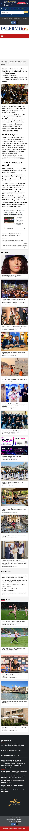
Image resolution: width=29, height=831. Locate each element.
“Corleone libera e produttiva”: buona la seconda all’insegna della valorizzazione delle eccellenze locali (14, 509)
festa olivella (7, 233)
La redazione (5, 18)
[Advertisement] (14, 48)
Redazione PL (5, 75)
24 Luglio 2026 (11, 408)
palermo (18, 235)
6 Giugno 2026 (11, 537)
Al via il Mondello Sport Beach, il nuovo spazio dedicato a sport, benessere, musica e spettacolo (14, 378)
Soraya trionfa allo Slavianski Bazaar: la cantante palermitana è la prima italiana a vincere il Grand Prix (14, 405)
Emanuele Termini (6, 624)
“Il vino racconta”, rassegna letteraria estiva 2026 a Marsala (13, 353)
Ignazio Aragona (14, 755)
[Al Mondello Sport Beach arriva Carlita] (14, 264)
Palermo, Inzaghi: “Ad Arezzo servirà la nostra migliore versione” (13, 585)
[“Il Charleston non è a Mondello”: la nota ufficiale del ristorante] (14, 717)
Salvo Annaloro (5, 485)
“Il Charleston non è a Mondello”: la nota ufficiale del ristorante (14, 593)
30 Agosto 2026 (13, 624)
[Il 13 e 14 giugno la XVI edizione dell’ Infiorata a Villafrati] (14, 524)
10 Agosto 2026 (12, 329)
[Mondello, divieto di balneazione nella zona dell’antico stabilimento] (14, 690)
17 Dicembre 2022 (13, 75)
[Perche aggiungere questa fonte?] (27, 3)
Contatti (11, 18)
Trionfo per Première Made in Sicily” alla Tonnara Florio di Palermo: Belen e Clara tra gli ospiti (14, 327)
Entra (26, 12)
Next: (15, 245)
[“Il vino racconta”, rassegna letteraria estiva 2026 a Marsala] (14, 341)
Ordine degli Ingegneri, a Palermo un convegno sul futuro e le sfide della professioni (14, 431)
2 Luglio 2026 (11, 433)
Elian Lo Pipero (5, 459)
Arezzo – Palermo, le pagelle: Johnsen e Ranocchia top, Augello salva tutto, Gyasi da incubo (14, 576)
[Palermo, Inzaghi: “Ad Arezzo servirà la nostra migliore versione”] (14, 664)
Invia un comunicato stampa (20, 18)
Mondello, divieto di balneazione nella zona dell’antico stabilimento (13, 589)
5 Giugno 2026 (11, 566)
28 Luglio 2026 (11, 381)
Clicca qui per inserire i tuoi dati (6, 14)
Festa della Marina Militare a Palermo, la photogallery (12, 483)
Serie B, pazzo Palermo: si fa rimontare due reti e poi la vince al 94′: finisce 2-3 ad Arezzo (14, 580)
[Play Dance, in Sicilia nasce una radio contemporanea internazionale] (14, 445)
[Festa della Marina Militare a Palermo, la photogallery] (14, 471)
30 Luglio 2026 (11, 355)
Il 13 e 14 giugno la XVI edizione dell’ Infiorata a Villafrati (14, 535)
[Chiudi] (3, 3)
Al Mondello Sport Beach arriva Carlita (12, 275)
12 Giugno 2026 (12, 485)
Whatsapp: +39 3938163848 (15, 20)
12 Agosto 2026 (12, 276)
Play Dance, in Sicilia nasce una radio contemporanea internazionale (11, 457)
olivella (3, 235)
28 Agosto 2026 (12, 677)
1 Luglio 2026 (12, 459)
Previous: (12, 240)
